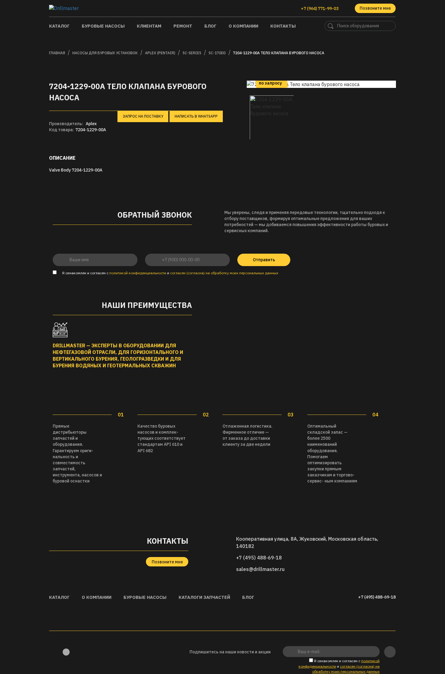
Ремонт (182, 26)
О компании (243, 26)
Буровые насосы (103, 26)
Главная (57, 53)
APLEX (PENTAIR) (160, 53)
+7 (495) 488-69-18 (259, 558)
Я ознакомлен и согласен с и (169, 273)
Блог (210, 26)
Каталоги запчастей (204, 597)
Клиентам (149, 26)
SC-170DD (217, 53)
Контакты (283, 26)
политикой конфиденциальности (137, 273)
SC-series (192, 53)
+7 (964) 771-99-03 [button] (320, 8)
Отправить (264, 259)
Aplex (91, 123)
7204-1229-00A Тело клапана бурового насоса (278, 53)
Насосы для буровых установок (105, 53)
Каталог (59, 26)
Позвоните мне (375, 8)
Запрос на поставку (143, 116)
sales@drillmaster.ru (260, 569)
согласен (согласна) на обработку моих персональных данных (224, 273)
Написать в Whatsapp (196, 116)
